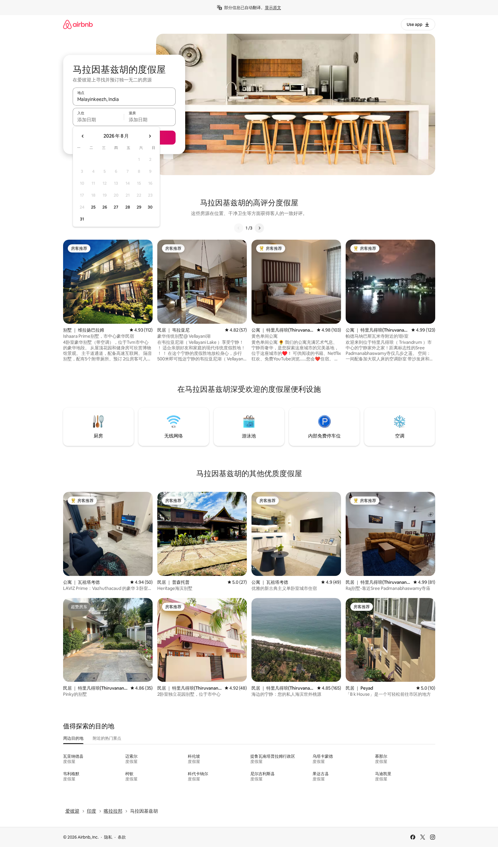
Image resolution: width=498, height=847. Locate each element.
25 (93, 207)
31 (82, 219)
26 (104, 207)
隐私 (108, 837)
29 (139, 207)
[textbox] (98, 119)
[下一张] (259, 228)
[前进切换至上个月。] (83, 136)
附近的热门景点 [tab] (107, 738)
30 (150, 207)
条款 (122, 837)
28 (127, 207)
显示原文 (273, 7)
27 (116, 207)
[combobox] (124, 99)
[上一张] (238, 228)
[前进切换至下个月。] (149, 136)
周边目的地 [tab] (73, 738)
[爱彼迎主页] (78, 24)
